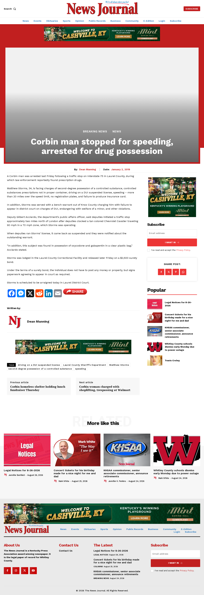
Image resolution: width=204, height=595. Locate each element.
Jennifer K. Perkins (117, 481)
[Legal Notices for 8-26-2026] (154, 304)
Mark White (63, 481)
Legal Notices (101, 555)
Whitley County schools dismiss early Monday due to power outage (179, 346)
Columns (98, 566)
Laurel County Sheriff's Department (84, 365)
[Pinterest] (176, 272)
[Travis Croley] (154, 360)
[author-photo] (6, 475)
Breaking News (95, 131)
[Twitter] (168, 272)
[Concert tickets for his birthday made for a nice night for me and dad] (154, 317)
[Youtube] (33, 570)
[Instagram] (15, 570)
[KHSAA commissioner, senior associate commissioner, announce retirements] (154, 331)
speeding (80, 368)
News (117, 131)
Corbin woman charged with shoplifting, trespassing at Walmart (104, 388)
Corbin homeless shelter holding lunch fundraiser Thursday (37, 388)
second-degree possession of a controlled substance (40, 368)
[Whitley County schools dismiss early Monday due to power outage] (154, 347)
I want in (170, 242)
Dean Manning (87, 169)
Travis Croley (172, 360)
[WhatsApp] (183, 272)
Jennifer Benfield (17, 475)
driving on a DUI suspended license (39, 365)
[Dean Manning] (14, 321)
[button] (10, 8)
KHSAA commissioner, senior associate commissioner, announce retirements (126, 473)
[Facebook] (161, 272)
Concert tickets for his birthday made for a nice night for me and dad (179, 317)
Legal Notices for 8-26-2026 (22, 470)
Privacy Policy (183, 250)
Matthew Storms (119, 365)
